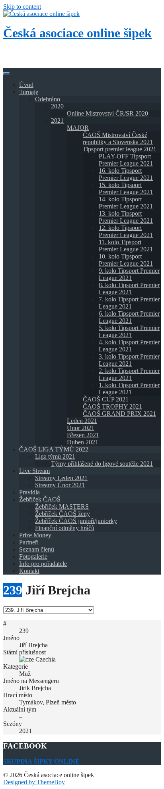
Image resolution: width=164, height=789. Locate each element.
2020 (57, 106)
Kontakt (29, 570)
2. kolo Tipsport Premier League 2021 (129, 374)
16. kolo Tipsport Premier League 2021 (126, 174)
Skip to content (22, 6)
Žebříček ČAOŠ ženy (62, 513)
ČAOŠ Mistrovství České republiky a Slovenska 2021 (118, 138)
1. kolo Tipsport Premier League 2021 (129, 388)
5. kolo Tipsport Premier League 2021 (129, 331)
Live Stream (34, 470)
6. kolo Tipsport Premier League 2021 (129, 317)
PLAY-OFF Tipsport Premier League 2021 (126, 160)
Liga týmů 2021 (55, 456)
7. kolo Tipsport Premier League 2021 (129, 303)
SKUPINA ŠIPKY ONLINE (41, 761)
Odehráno (47, 99)
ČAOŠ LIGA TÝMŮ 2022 (53, 449)
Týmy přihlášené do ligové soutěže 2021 (102, 463)
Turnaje (28, 92)
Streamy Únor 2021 (60, 485)
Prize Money (35, 535)
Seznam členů (36, 549)
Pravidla (29, 492)
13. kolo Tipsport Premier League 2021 (126, 217)
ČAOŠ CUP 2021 (106, 399)
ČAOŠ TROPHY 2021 (112, 406)
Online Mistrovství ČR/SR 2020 (107, 113)
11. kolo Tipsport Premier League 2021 (126, 246)
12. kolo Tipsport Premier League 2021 (126, 231)
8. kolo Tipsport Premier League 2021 (129, 288)
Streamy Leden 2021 (61, 478)
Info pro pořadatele (43, 563)
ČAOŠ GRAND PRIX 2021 (119, 413)
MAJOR (78, 127)
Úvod (26, 84)
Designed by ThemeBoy (34, 782)
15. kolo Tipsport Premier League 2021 (126, 188)
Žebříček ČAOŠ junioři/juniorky (76, 520)
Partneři (29, 542)
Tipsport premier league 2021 (119, 149)
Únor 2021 (80, 427)
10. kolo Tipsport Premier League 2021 (126, 260)
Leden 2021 (82, 420)
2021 (57, 120)
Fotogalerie (33, 556)
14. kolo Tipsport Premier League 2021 (126, 203)
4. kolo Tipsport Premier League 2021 (129, 346)
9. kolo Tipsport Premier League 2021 (129, 274)
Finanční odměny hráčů (64, 528)
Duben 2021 (82, 442)
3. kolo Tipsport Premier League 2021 (129, 360)
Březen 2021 (83, 435)
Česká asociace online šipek (77, 33)
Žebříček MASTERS (62, 506)
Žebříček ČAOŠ (40, 499)
